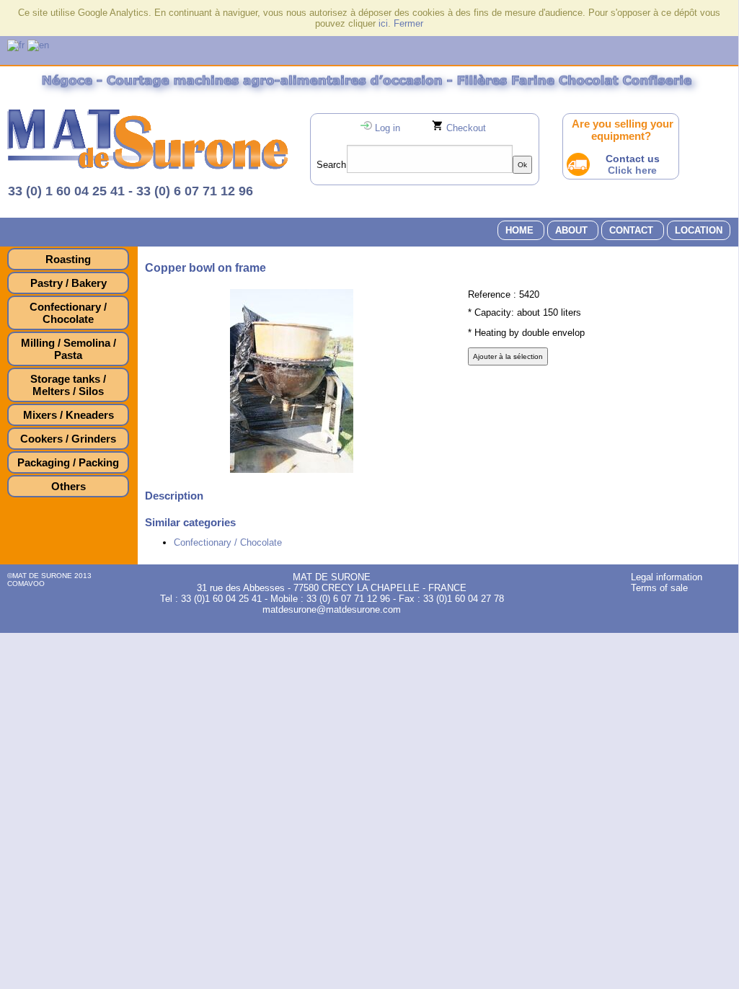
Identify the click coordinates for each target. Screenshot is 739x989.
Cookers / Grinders (68, 439)
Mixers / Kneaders (68, 415)
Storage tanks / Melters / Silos (68, 385)
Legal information (666, 577)
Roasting (68, 259)
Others (68, 486)
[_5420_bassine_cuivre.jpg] (291, 469)
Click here (632, 170)
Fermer (408, 23)
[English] (38, 45)
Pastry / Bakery (68, 283)
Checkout (466, 128)
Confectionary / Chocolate (68, 313)
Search (331, 164)
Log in (387, 128)
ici (383, 23)
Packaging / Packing (68, 462)
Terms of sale (659, 587)
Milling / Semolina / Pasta (68, 349)
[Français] (16, 45)
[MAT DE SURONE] (147, 166)
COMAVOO (26, 583)
